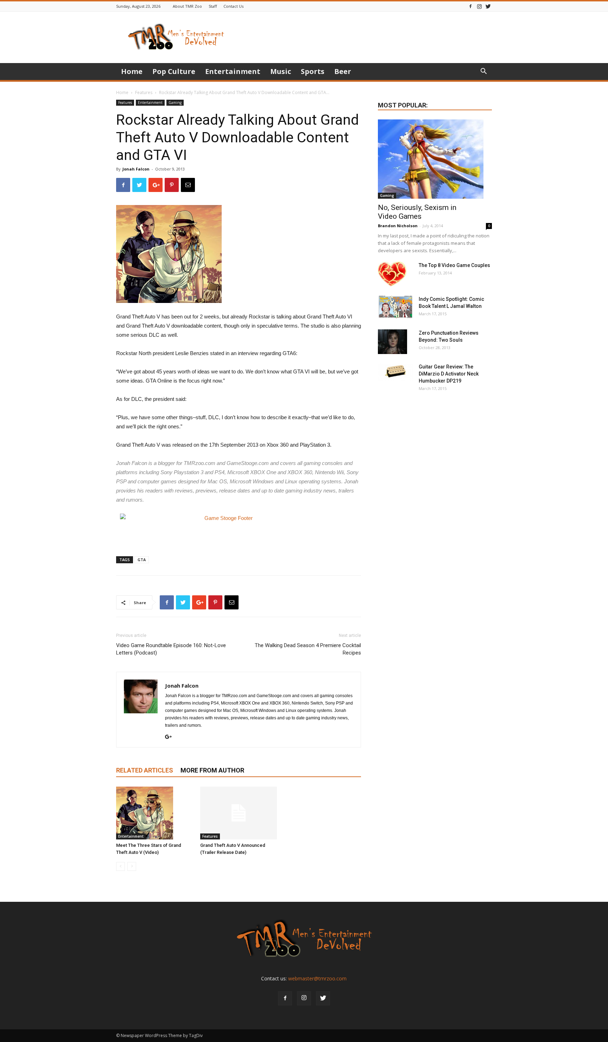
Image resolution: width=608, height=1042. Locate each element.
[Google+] (171, 737)
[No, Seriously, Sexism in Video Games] (435, 159)
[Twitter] (488, 6)
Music (280, 71)
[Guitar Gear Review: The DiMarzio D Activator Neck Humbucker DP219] (395, 372)
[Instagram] (479, 6)
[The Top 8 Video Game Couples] (392, 274)
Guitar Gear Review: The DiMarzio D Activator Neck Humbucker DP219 (449, 374)
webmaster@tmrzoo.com (317, 978)
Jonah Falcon (136, 169)
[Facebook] (470, 6)
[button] (483, 72)
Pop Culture (173, 71)
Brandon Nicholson (398, 225)
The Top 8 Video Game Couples (454, 265)
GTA (142, 559)
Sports (312, 71)
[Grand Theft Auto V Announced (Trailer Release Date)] (238, 813)
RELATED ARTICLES (144, 770)
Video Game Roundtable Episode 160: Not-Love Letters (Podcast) (171, 649)
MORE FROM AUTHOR (212, 770)
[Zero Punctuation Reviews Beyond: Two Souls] (392, 341)
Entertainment (232, 71)
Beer (342, 71)
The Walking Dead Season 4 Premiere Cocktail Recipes (308, 649)
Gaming (175, 102)
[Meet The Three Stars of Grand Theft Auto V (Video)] (154, 813)
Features (143, 92)
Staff (213, 6)
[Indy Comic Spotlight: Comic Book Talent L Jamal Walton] (395, 307)
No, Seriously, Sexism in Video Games (417, 212)
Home (131, 71)
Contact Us (233, 6)
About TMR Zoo (187, 6)
